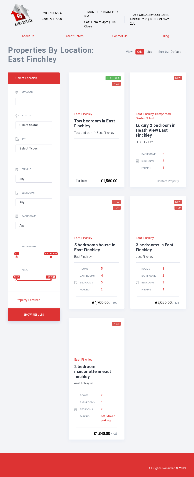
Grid (139, 52)
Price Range (29, 246)
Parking (26, 169)
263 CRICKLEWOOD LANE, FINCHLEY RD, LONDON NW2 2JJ (149, 19)
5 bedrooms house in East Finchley (94, 247)
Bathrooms (29, 216)
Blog (166, 36)
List (149, 52)
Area (24, 269)
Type (24, 139)
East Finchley (83, 114)
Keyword (27, 92)
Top (116, 207)
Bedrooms (28, 192)
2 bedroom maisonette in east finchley (92, 371)
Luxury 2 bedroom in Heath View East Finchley (155, 130)
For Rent (81, 181)
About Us (28, 36)
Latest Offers (74, 36)
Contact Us (120, 36)
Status (26, 115)
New (116, 83)
